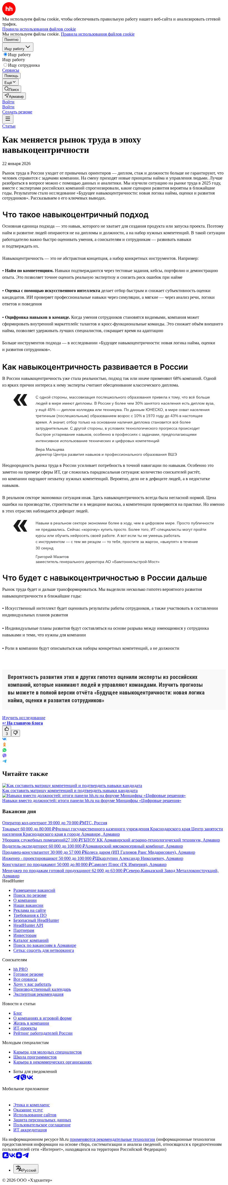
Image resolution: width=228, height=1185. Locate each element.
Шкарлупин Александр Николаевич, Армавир (139, 858)
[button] (8, 101)
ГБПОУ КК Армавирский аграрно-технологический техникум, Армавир (150, 840)
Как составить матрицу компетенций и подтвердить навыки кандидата (70, 790)
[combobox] (25, 1168)
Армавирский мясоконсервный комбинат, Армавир (134, 846)
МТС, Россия (94, 822)
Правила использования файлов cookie (98, 34)
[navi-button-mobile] (7, 119)
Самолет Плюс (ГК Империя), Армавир (129, 864)
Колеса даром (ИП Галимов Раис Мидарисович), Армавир (140, 852)
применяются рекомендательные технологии (112, 1139)
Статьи (9, 126)
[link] (11, 89)
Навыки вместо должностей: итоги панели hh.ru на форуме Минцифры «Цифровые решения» (91, 800)
